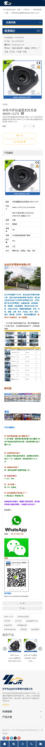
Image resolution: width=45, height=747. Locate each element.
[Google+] (7, 738)
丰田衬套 (23, 629)
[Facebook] (4, 738)
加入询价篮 (18, 142)
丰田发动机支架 (10, 629)
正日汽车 (18, 621)
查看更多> (6, 705)
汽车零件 (7, 621)
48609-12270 (8, 617)
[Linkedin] (11, 738)
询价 (18, 136)
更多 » (39, 31)
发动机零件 (8, 625)
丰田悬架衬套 (22, 625)
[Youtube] (18, 738)
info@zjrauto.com (18, 45)
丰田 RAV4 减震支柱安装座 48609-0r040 (30, 658)
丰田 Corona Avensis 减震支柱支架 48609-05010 (14, 658)
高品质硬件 (35, 629)
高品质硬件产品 (32, 621)
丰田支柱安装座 (23, 617)
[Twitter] (15, 738)
